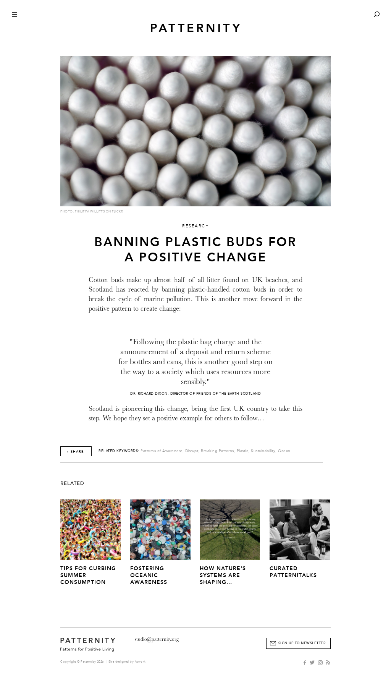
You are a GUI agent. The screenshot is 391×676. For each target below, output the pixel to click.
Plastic (243, 451)
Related (72, 483)
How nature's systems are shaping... (223, 575)
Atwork (140, 661)
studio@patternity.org (157, 639)
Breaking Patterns (217, 451)
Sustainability (263, 451)
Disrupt (192, 451)
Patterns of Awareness (162, 451)
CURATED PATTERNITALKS (293, 572)
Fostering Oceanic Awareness (148, 575)
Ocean (284, 451)
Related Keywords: (119, 451)
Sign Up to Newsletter (302, 643)
